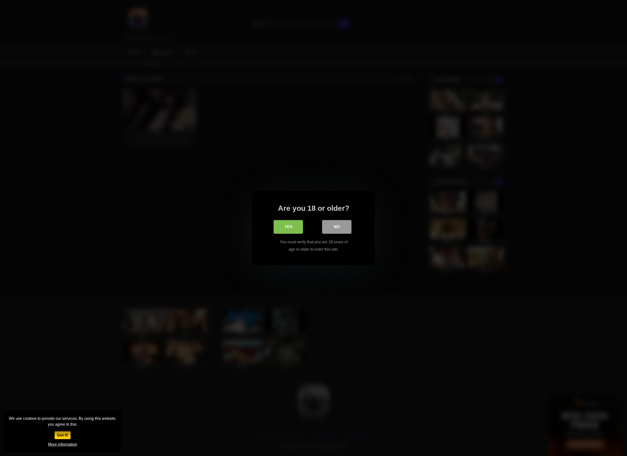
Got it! (62, 435)
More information (62, 444)
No (337, 227)
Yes (288, 227)
